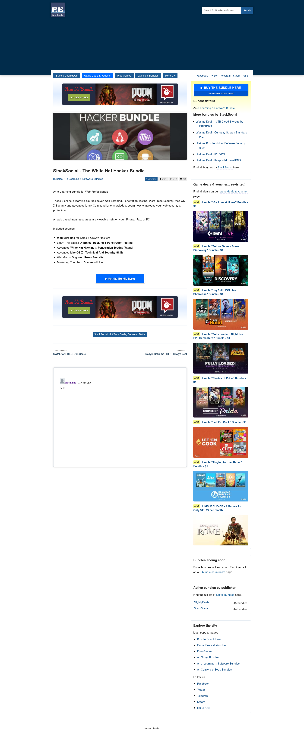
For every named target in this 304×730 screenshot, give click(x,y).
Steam (236, 75)
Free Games (124, 75)
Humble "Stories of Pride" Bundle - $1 (219, 380)
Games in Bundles (148, 75)
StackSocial (225, 167)
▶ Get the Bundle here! (120, 278)
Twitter (214, 75)
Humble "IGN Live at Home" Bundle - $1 (220, 204)
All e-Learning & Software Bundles (218, 663)
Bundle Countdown (67, 75)
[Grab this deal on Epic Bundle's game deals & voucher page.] (220, 226)
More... (169, 75)
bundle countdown (213, 572)
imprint (156, 727)
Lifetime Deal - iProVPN (210, 154)
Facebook (202, 75)
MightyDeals (220, 602)
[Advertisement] (152, 43)
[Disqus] (120, 416)
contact (148, 727)
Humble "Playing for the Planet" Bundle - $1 (217, 464)
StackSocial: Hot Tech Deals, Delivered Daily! (120, 334)
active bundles (225, 595)
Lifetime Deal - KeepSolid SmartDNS (218, 160)
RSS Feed (203, 708)
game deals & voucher (234, 191)
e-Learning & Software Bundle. (216, 108)
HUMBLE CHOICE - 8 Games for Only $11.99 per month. (217, 508)
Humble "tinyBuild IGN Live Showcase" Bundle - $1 (214, 292)
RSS (245, 75)
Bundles (58, 179)
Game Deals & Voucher (97, 75)
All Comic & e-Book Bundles (214, 669)
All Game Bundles (208, 657)
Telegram (225, 75)
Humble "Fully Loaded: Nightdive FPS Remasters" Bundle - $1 (218, 336)
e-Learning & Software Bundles (84, 179)
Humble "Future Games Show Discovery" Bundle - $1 (216, 248)
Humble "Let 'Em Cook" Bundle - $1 (224, 422)
